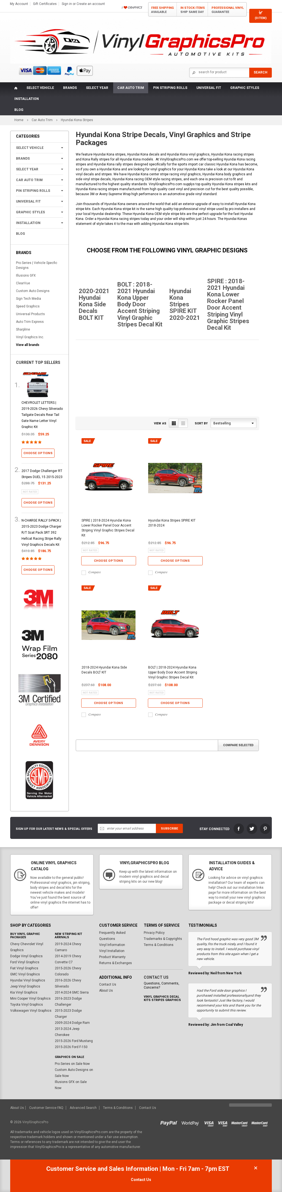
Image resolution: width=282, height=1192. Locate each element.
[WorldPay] (190, 1122)
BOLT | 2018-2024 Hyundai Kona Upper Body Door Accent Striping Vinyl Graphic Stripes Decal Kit (172, 672)
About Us (106, 990)
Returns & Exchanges (115, 963)
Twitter (252, 828)
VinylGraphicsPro (35, 1122)
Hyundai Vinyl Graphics (27, 980)
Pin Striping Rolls (170, 88)
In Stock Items (192, 10)
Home (18, 120)
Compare (94, 572)
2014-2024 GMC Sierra (72, 992)
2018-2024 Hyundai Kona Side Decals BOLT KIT (104, 669)
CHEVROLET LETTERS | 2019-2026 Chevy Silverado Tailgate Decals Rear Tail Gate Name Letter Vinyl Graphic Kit (42, 415)
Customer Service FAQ (46, 1108)
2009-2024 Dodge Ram (72, 1023)
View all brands (27, 345)
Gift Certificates (45, 4)
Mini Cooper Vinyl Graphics (30, 998)
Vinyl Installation (111, 951)
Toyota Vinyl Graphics (26, 1004)
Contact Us (107, 984)
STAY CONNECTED (214, 829)
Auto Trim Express (30, 322)
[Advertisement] (167, 378)
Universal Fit (208, 88)
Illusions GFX (26, 275)
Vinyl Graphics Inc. (30, 337)
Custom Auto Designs (33, 291)
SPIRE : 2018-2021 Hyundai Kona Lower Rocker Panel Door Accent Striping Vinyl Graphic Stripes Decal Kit (228, 304)
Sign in (67, 4)
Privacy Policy (154, 933)
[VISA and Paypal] (170, 1122)
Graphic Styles (244, 88)
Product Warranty (112, 957)
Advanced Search (83, 1108)
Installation (26, 99)
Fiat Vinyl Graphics (24, 968)
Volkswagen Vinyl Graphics (30, 1011)
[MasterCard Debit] (260, 1122)
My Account (19, 4)
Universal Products (30, 314)
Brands (70, 88)
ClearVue (23, 283)
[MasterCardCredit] (241, 1122)
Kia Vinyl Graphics (23, 992)
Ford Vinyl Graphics (24, 962)
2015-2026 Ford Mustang (74, 1041)
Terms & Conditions (158, 945)
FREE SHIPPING (162, 10)
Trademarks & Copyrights (163, 939)
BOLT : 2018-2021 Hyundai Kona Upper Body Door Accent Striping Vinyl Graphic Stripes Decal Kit (139, 304)
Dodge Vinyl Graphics (26, 956)
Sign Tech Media (28, 299)
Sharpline (23, 329)
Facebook (239, 828)
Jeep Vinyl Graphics (25, 986)
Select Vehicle (40, 88)
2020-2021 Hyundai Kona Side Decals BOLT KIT (94, 304)
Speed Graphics (28, 306)
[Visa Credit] (209, 1122)
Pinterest (265, 828)
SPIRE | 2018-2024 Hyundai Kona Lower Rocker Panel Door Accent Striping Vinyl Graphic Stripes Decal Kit (108, 528)
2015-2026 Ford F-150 (71, 1047)
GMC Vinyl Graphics (25, 974)
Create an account (91, 4)
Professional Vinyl (228, 10)
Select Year (97, 88)
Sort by (201, 423)
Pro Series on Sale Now (72, 1064)
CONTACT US (156, 977)
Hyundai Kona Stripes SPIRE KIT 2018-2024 (172, 523)
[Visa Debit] (224, 1122)
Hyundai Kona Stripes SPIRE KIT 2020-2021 (184, 304)
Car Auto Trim (130, 88)
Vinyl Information (112, 945)
